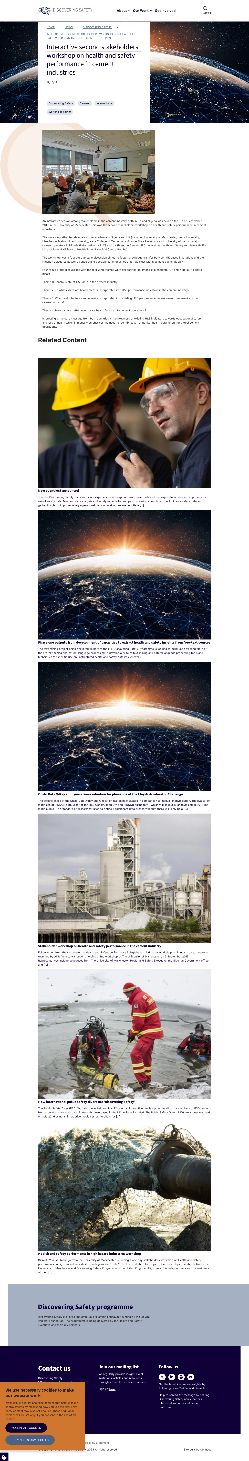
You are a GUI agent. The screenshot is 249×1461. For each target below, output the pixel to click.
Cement (85, 103)
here (112, 1389)
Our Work (141, 11)
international (104, 103)
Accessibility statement (94, 1442)
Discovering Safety (97, 27)
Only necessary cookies (30, 1440)
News (69, 27)
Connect (205, 1449)
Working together (60, 111)
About (122, 11)
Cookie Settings (4, 1457)
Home (51, 27)
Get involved (165, 11)
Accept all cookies (26, 1428)
